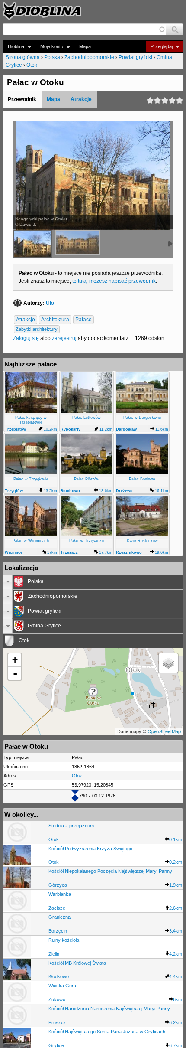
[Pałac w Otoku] (77, 242)
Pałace (83, 320)
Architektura (55, 320)
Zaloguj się (26, 338)
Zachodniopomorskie (89, 57)
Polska (52, 57)
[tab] (93, 582)
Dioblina (13, 46)
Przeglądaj (159, 46)
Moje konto (49, 46)
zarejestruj (64, 338)
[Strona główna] (42, 11)
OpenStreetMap (164, 731)
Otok (31, 65)
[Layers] (168, 663)
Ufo (50, 303)
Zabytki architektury (37, 329)
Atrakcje (81, 99)
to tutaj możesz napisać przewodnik (114, 281)
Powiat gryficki (135, 57)
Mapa (85, 46)
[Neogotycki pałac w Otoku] (32, 244)
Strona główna (23, 57)
